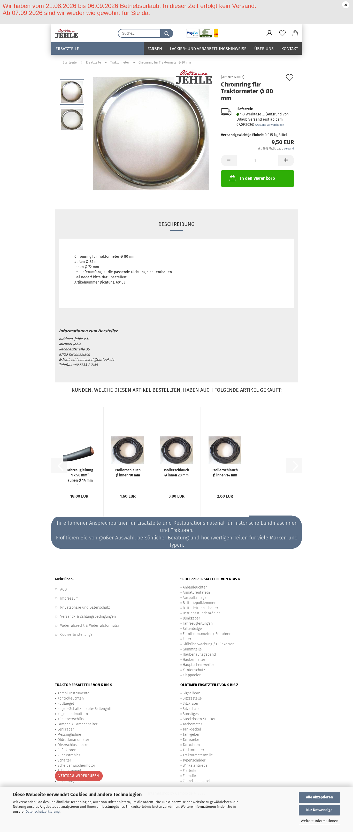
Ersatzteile (67, 48)
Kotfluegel (65, 703)
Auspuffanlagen (196, 597)
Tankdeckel (192, 729)
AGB (63, 589)
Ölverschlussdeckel (73, 745)
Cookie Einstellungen (77, 634)
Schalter (64, 760)
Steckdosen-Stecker (199, 719)
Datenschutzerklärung (43, 811)
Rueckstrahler (68, 755)
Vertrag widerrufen (78, 776)
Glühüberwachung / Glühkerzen (208, 644)
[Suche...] (166, 33)
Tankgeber (191, 734)
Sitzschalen (192, 709)
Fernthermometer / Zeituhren (207, 634)
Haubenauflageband (199, 654)
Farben (155, 48)
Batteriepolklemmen (199, 603)
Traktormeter (193, 750)
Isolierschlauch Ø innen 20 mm (176, 472)
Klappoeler (192, 675)
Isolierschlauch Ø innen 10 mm (128, 472)
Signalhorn (191, 693)
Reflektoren (66, 750)
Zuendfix (189, 776)
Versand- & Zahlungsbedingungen (88, 616)
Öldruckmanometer (73, 739)
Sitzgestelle (192, 698)
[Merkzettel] (282, 33)
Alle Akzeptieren (319, 797)
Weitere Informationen (319, 821)
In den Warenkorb (257, 178)
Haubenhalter (194, 659)
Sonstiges (191, 714)
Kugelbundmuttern (72, 714)
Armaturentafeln (196, 592)
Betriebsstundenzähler (201, 613)
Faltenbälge (192, 628)
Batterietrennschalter (200, 608)
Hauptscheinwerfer (198, 665)
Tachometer (192, 724)
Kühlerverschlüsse (72, 719)
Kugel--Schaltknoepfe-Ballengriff (84, 709)
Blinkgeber (191, 618)
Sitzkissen (191, 703)
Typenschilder (194, 760)
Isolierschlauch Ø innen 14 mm (225, 472)
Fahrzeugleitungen (198, 623)
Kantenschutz (194, 670)
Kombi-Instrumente (73, 693)
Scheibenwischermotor (76, 765)
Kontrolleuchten (70, 698)
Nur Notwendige (319, 810)
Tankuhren (191, 745)
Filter (187, 639)
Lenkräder (65, 729)
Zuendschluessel (196, 781)
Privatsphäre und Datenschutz (85, 607)
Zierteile (189, 770)
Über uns (264, 48)
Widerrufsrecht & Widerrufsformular (89, 625)
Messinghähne (69, 734)
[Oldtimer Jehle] (68, 33)
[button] (269, 33)
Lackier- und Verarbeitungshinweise (208, 48)
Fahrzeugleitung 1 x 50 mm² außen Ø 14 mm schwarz (80, 476)
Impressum (69, 598)
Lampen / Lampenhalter (77, 724)
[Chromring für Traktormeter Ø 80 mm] (151, 133)
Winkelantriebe (195, 765)
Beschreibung (176, 224)
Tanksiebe (191, 739)
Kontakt (289, 48)
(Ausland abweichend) (269, 125)
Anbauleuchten (195, 587)
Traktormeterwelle (198, 755)
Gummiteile (192, 649)
